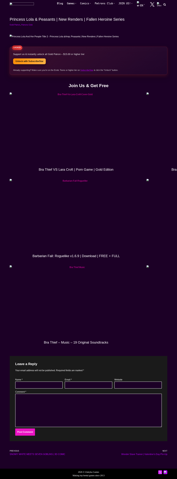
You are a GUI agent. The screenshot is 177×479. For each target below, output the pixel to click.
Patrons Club (27, 25)
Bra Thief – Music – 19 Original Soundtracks (76, 342)
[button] (75, 3)
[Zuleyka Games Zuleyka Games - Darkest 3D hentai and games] (22, 4)
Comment (20, 392)
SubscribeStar (86, 70)
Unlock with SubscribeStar (29, 61)
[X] (152, 4)
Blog (60, 3)
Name (19, 379)
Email (68, 379)
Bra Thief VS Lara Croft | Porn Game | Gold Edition (76, 169)
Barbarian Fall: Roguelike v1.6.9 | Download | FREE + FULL (76, 256)
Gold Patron (15, 25)
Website (118, 379)
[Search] (164, 4)
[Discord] (159, 4)
